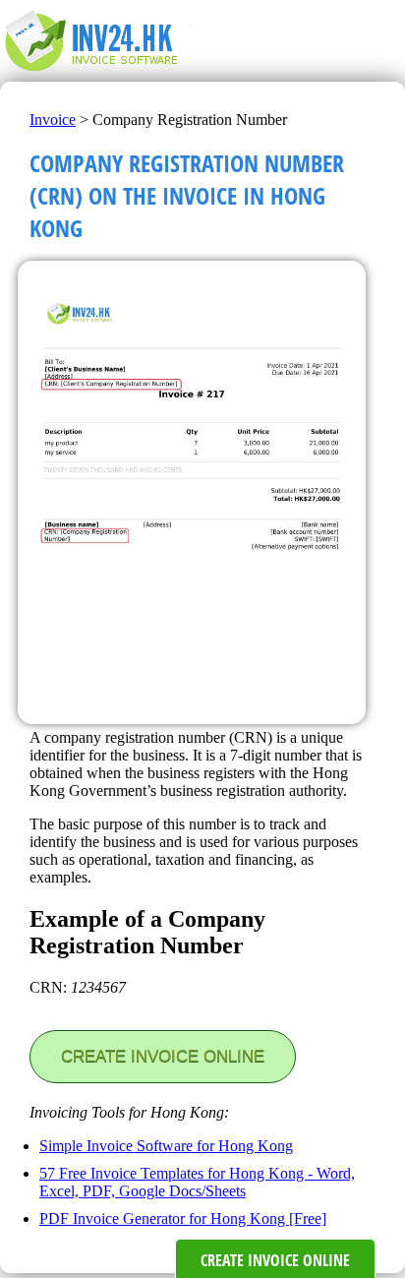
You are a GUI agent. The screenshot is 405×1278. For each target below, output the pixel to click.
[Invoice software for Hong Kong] (101, 72)
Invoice (52, 119)
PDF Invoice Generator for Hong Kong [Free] (182, 1218)
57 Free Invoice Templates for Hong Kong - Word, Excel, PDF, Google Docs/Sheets (197, 1182)
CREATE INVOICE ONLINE (162, 1056)
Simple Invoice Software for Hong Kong (166, 1145)
